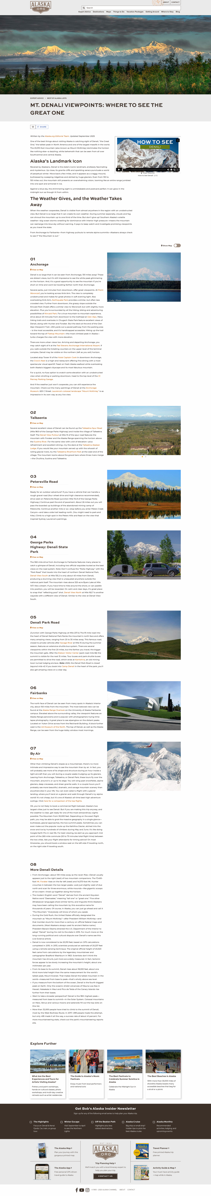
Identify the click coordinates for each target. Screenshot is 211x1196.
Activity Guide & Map (164, 1168)
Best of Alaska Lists (56, 98)
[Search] (83, 8)
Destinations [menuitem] (98, 12)
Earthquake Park (60, 300)
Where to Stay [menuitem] (167, 12)
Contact (175, 2)
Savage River (66, 643)
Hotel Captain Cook (67, 357)
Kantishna (80, 660)
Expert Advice (37, 98)
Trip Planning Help (105, 1163)
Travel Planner (160, 1148)
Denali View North (73, 592)
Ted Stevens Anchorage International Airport (78, 345)
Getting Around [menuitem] (152, 12)
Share (42, 127)
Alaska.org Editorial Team (57, 136)
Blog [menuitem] (178, 12)
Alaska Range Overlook (54, 710)
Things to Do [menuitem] (118, 12)
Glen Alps (91, 317)
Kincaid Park (51, 313)
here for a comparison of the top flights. (63, 801)
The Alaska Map (62, 1148)
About (166, 2)
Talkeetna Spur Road (92, 428)
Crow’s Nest (39, 361)
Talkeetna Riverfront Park (69, 452)
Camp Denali (68, 666)
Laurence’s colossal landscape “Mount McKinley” (75, 391)
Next (178, 430)
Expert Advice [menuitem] (84, 12)
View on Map (37, 270)
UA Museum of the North (53, 727)
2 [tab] (146, 457)
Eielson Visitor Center (68, 653)
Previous (110, 430)
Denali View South (39, 576)
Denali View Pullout (49, 435)
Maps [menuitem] (108, 12)
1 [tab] (142, 457)
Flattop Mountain (56, 334)
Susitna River (40, 442)
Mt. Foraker (42, 881)
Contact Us (105, 1176)
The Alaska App (62, 1168)
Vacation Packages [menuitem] (135, 12)
